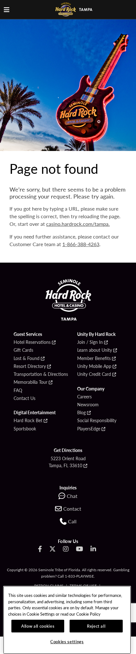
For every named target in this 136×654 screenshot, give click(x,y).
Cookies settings (67, 641)
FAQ (18, 390)
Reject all (96, 626)
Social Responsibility (96, 420)
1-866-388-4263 (80, 244)
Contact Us (24, 398)
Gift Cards (23, 350)
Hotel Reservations (32, 342)
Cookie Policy (88, 614)
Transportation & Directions (41, 374)
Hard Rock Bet (28, 420)
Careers (84, 397)
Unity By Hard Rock (96, 334)
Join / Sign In (90, 342)
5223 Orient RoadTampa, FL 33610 (67, 461)
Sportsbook (25, 429)
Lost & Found (27, 358)
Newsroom (88, 405)
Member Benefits (94, 358)
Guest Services (28, 334)
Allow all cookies (37, 626)
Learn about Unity (94, 350)
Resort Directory (30, 366)
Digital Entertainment (35, 412)
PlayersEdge (88, 429)
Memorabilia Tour (30, 382)
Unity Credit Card (94, 374)
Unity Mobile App (94, 366)
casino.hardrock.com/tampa (77, 223)
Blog (81, 412)
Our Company (90, 389)
